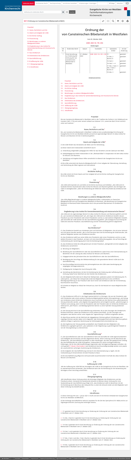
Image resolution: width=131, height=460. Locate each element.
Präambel (30, 27)
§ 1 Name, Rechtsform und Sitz (37, 30)
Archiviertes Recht (42, 3)
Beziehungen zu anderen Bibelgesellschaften (79, 93)
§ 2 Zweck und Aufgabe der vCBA (38, 33)
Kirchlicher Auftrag (71, 88)
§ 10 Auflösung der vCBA (35, 61)
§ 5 (62, 93)
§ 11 (62, 108)
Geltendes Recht (28, 3)
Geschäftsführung (70, 103)
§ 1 (62, 83)
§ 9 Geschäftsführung (34, 58)
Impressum (34, 458)
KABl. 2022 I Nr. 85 (96, 54)
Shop (113, 3)
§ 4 (62, 91)
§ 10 (62, 105)
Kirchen (6, 458)
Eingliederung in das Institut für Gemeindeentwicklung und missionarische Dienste (91, 96)
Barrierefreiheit (62, 458)
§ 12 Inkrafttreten (33, 67)
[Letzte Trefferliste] (67, 12)
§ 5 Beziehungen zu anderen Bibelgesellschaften (36, 42)
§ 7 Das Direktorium (33, 53)
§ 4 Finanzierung (32, 38)
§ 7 (62, 98)
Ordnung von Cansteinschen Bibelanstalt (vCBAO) (44, 21)
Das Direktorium (70, 98)
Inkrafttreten (69, 110)
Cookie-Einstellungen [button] (80, 458)
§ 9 (62, 103)
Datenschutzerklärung (47, 458)
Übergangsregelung (71, 108)
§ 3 (62, 88)
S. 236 (104, 54)
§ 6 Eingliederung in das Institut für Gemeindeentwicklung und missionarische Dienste (41, 48)
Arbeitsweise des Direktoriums (74, 100)
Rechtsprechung (55, 3)
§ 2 (62, 86)
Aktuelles (120, 3)
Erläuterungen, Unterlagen (87, 3)
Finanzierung (69, 91)
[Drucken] (127, 21)
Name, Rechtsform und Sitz (73, 83)
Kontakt (17, 458)
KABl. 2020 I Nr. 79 (93, 43)
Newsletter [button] (25, 458)
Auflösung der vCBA (71, 105)
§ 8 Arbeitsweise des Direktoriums (38, 56)
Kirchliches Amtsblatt (70, 3)
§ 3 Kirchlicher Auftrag (34, 36)
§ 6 (62, 96)
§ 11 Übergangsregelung (35, 64)
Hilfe (70, 458)
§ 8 (62, 100)
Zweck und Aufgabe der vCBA (74, 86)
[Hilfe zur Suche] (63, 12)
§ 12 (62, 110)
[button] (127, 3)
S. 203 (101, 43)
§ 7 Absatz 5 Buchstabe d (77, 346)
